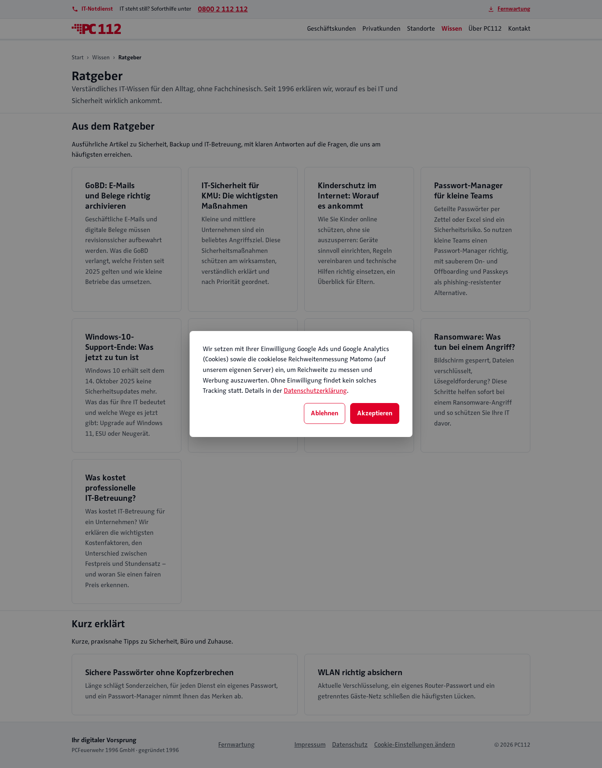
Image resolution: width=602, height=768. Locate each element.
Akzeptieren (374, 413)
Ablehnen (324, 413)
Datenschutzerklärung (315, 391)
